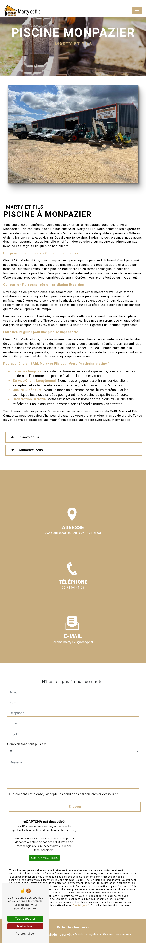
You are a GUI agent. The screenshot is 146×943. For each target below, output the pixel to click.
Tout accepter (25, 918)
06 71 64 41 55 (73, 587)
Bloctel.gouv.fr (81, 905)
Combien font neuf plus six (26, 744)
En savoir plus (28, 437)
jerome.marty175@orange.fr (73, 642)
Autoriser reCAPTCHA (44, 858)
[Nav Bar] (137, 10)
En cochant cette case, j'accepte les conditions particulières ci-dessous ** (64, 794)
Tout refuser (25, 926)
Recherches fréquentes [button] (73, 927)
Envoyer (75, 806)
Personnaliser (25, 933)
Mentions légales (86, 934)
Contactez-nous (30, 450)
